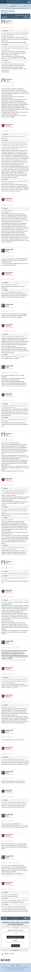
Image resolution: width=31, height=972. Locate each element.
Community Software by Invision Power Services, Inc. (15, 969)
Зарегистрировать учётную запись (15, 937)
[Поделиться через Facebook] (2, 960)
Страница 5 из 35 (15, 17)
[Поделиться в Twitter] (4, 960)
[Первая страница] (2, 17)
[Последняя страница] (29, 17)
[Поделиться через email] (9, 960)
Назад (5, 17)
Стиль (17, 965)
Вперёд (25, 17)
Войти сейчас (15, 945)
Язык (12, 965)
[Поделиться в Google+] (7, 960)
